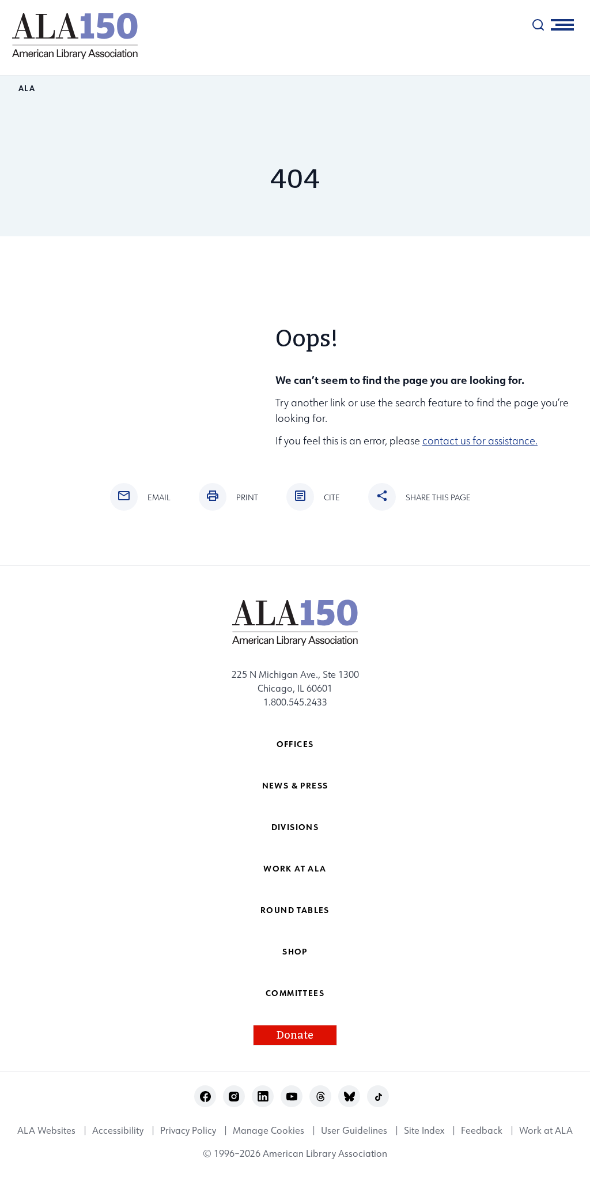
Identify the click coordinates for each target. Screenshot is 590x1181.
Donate (295, 1035)
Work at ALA (294, 868)
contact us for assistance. (480, 440)
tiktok (378, 1096)
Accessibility (117, 1130)
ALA (26, 88)
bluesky (349, 1096)
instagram (234, 1096)
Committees (295, 992)
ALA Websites (46, 1130)
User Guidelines (354, 1130)
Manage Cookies (268, 1130)
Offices (295, 743)
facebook (205, 1096)
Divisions (295, 826)
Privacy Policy (188, 1130)
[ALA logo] (69, 36)
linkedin (263, 1096)
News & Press (295, 785)
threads (320, 1096)
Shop (295, 951)
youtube (291, 1096)
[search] (538, 25)
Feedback (481, 1130)
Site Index (424, 1130)
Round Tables (295, 909)
